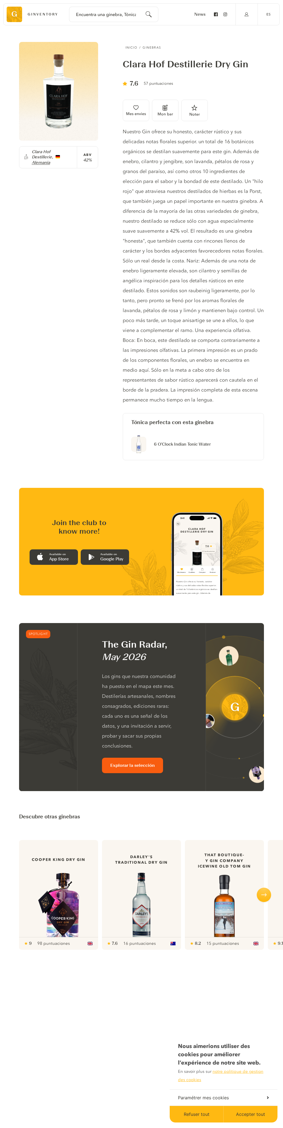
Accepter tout (250, 1114)
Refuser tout (196, 1114)
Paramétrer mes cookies (203, 1097)
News (200, 14)
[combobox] (113, 14)
